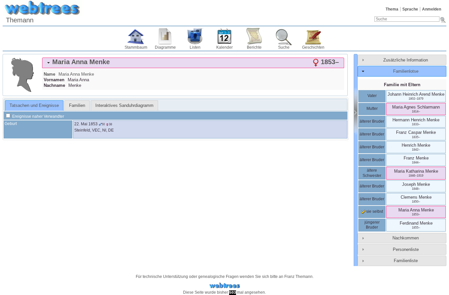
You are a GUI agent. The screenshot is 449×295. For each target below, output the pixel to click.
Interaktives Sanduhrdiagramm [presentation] (124, 105)
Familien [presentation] (77, 105)
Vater (372, 95)
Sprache (410, 9)
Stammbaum (136, 47)
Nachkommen (405, 237)
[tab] (193, 63)
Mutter (372, 108)
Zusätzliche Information (405, 60)
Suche (284, 47)
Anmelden (431, 9)
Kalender (224, 47)
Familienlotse (405, 71)
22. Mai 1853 (86, 124)
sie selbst (374, 211)
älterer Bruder (372, 121)
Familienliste (406, 260)
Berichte (254, 47)
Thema (392, 9)
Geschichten (313, 47)
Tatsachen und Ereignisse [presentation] (34, 105)
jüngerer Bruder (372, 225)
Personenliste (406, 249)
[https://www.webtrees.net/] (224, 285)
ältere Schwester (372, 173)
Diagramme (165, 47)
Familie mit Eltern (402, 84)
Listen (195, 47)
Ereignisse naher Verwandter (37, 116)
